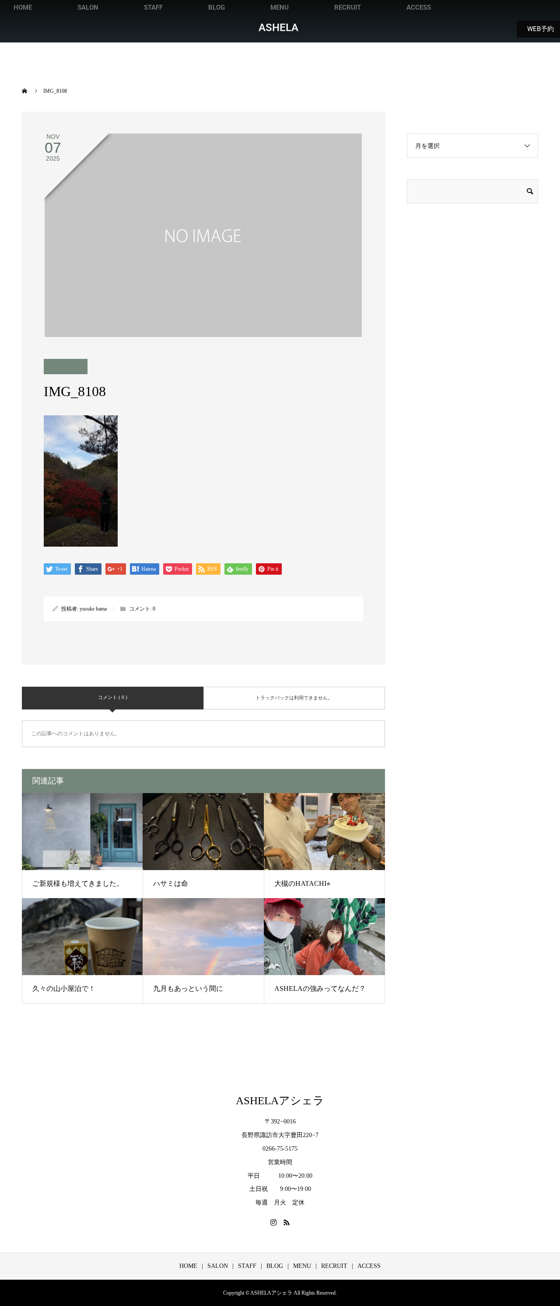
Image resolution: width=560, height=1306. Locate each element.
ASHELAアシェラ (280, 1100)
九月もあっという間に (188, 988)
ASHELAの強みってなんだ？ (320, 988)
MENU (279, 7)
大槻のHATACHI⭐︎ (302, 883)
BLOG (216, 7)
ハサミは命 (170, 883)
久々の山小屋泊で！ (63, 988)
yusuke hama (93, 609)
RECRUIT (347, 7)
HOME (23, 7)
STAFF (153, 7)
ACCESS (418, 7)
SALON (87, 7)
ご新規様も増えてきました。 (77, 883)
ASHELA (278, 27)
